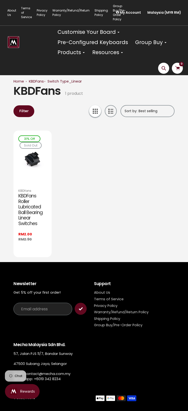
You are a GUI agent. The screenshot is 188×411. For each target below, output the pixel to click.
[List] (111, 111)
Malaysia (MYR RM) (164, 12)
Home (18, 81)
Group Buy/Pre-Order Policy (118, 325)
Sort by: (131, 111)
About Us (11, 12)
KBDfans (24, 190)
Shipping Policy (107, 318)
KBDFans (36, 81)
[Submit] (81, 309)
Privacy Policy (42, 12)
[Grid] (95, 111)
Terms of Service (26, 12)
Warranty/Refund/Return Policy (71, 12)
